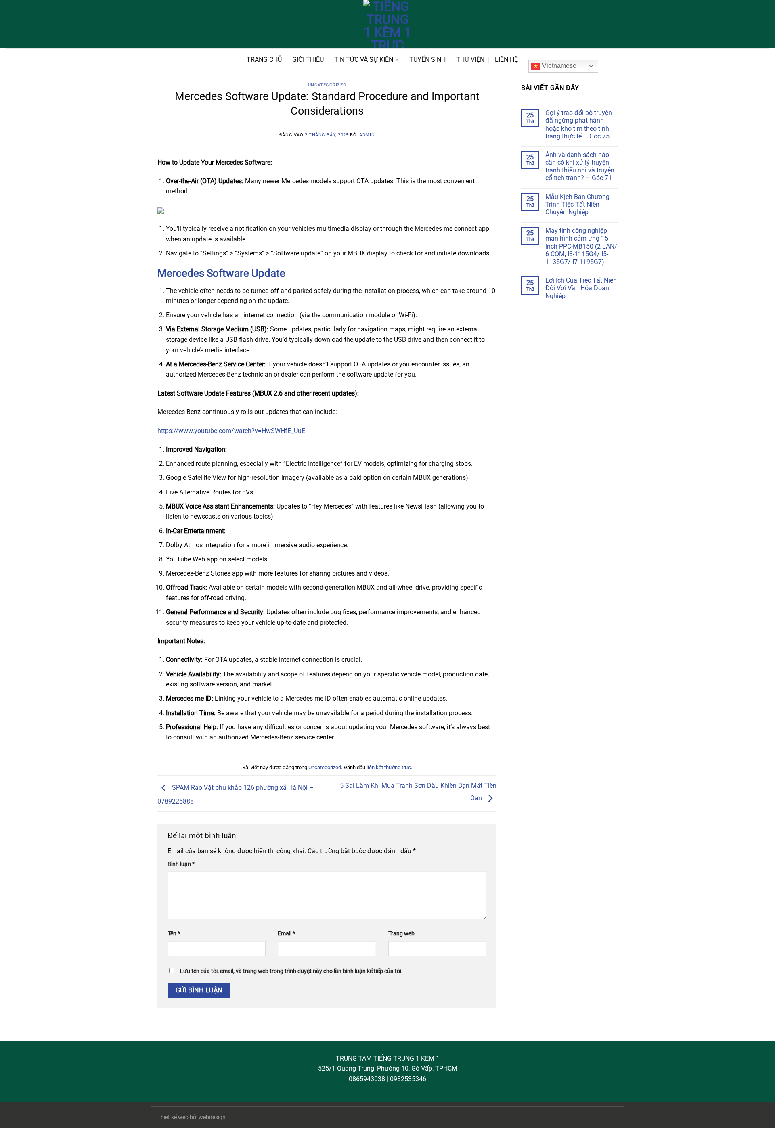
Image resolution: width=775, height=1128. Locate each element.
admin (367, 135)
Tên (174, 933)
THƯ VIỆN (470, 59)
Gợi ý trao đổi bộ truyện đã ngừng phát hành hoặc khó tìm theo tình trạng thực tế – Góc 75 (578, 124)
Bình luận (181, 864)
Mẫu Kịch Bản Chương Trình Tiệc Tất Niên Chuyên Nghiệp (577, 204)
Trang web (401, 933)
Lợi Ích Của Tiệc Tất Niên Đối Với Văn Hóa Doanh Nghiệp (581, 287)
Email (286, 933)
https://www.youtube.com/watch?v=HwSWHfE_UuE (231, 431)
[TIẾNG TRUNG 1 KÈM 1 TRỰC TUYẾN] (387, 24)
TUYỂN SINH (427, 59)
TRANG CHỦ (264, 59)
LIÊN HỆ (506, 59)
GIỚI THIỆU (308, 59)
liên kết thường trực (389, 767)
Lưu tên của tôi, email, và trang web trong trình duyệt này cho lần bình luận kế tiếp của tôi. (291, 971)
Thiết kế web (173, 1117)
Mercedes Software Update (221, 273)
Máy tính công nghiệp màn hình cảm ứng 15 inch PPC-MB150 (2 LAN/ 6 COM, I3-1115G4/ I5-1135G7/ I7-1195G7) (581, 246)
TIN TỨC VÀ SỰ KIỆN (363, 59)
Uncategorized (327, 85)
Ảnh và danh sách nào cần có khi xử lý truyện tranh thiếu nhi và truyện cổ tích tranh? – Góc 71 (579, 166)
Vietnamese (558, 65)
